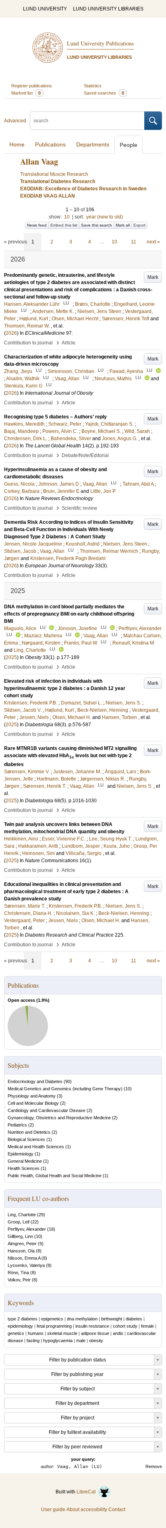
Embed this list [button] (63, 225)
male (80, 1340)
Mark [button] (152, 277)
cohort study (125, 1326)
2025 (11, 657)
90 (67, 1081)
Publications (50, 144)
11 (133, 242)
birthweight (111, 1318)
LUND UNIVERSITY (45, 9)
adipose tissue (95, 1333)
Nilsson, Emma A (24, 1258)
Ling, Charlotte (22, 1214)
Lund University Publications (100, 43)
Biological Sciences (26, 1139)
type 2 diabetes (22, 1318)
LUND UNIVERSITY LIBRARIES (108, 9)
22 (34, 1221)
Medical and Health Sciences (36, 1146)
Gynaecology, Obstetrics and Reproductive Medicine (59, 1117)
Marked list (26, 93)
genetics (16, 1333)
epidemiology (20, 1326)
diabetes (134, 1318)
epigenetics (52, 1318)
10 (67, 217)
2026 (11, 333)
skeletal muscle (62, 1333)
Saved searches (104, 93)
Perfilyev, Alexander (27, 1229)
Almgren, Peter (22, 1243)
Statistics (93, 85)
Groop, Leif (18, 1221)
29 (41, 1214)
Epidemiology (20, 1153)
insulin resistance (92, 1326)
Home (17, 144)
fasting (33, 1340)
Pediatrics (17, 1124)
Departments (92, 144)
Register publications (31, 85)
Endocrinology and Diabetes (35, 1081)
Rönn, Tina (18, 1272)
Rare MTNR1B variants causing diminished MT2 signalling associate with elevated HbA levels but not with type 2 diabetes (70, 756)
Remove (153, 1466)
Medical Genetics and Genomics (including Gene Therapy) (65, 1088)
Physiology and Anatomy (32, 1095)
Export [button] (139, 225)
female (147, 1326)
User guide (53, 1509)
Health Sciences (23, 1168)
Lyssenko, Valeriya (26, 1265)
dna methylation (82, 1318)
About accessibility (86, 1509)
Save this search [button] (96, 225)
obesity (96, 1340)
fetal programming (54, 1326)
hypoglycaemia (58, 1340)
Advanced (15, 121)
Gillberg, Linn (20, 1236)
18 (51, 1229)
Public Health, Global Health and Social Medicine (55, 1175)
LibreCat (87, 1492)
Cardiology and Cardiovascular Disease (46, 1110)
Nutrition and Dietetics (29, 1132)
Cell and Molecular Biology (33, 1103)
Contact (116, 1509)
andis (118, 1333)
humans (36, 1333)
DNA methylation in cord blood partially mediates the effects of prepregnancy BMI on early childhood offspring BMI (69, 614)
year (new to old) (104, 217)
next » (153, 242)
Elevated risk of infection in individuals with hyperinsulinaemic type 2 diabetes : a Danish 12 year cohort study (64, 688)
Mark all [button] (123, 225)
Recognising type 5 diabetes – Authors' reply (55, 417)
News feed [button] (37, 225)
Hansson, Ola (21, 1250)
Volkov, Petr (19, 1279)
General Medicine (25, 1161)
